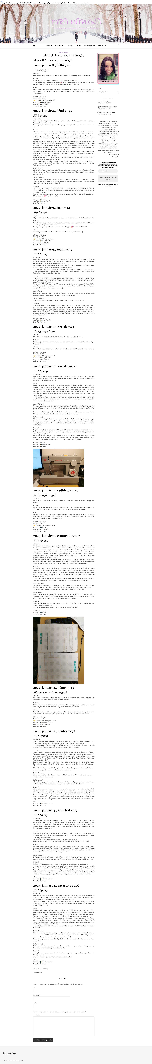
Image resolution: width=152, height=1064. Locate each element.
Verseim (70, 46)
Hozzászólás (36, 1015)
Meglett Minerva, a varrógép (106, 112)
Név (34, 987)
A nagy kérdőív (89, 46)
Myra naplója (76, 22)
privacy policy (113, 184)
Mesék (79, 46)
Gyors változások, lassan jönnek (107, 107)
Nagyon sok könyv (102, 101)
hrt (34, 968)
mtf (38, 968)
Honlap (35, 1003)
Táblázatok (59, 46)
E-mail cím (36, 995)
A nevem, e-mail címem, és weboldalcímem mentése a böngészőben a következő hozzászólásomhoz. (60, 1012)
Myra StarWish (38, 972)
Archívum (100, 89)
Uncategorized (63, 52)
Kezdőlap (49, 46)
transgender (44, 968)
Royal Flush (20, 1061)
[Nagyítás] (115, 56)
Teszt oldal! (102, 46)
